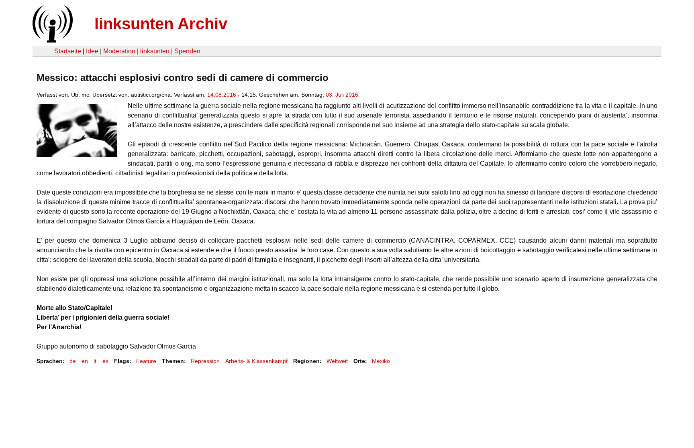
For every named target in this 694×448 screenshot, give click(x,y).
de (72, 361)
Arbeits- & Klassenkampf (256, 361)
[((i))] (52, 40)
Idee (92, 51)
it (95, 361)
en (85, 361)
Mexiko (381, 361)
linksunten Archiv (160, 23)
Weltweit (337, 361)
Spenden (187, 51)
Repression (205, 361)
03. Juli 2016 (342, 94)
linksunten (154, 51)
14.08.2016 (221, 94)
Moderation (119, 51)
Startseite (67, 51)
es (105, 361)
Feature (146, 361)
